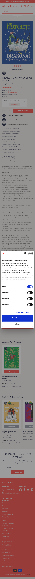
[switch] (30, 292)
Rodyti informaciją (22, 312)
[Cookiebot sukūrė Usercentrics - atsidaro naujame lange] (25, 253)
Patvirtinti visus (17, 318)
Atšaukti (17, 324)
